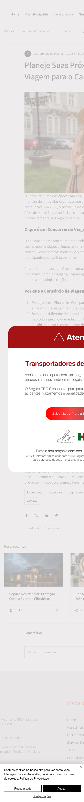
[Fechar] (78, 769)
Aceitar (61, 788)
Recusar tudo (23, 788)
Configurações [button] (42, 796)
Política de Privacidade (34, 778)
